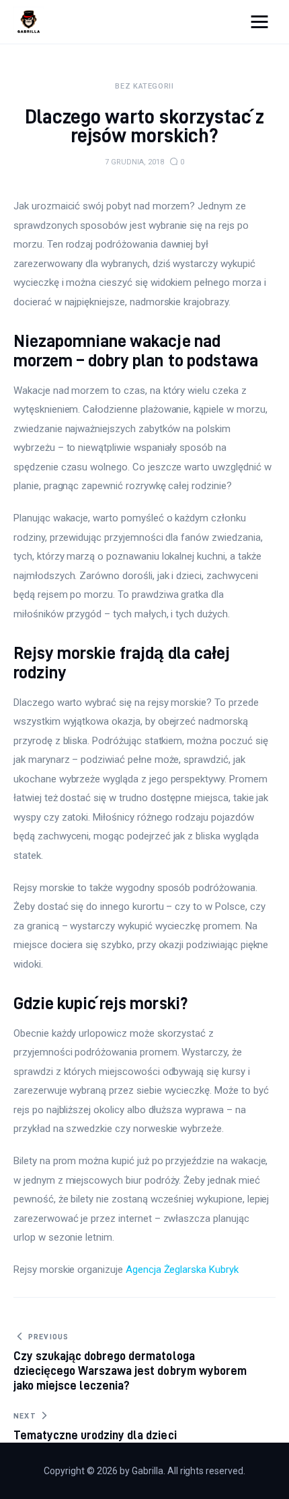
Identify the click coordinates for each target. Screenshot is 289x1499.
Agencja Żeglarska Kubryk (182, 1269)
